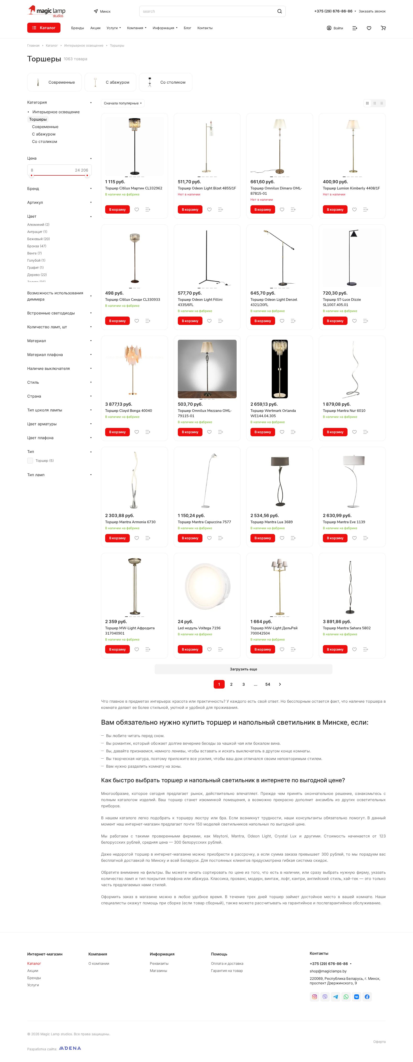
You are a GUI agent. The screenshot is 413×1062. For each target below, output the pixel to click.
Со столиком (44, 141)
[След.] (280, 684)
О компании (98, 963)
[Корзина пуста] (383, 27)
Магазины (158, 970)
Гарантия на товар (227, 970)
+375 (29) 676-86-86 (333, 11)
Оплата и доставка (227, 963)
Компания (97, 954)
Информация (162, 954)
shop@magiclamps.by (328, 971)
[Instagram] (314, 997)
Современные (45, 126)
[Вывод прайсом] (381, 103)
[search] (280, 11)
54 (267, 684)
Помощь (219, 954)
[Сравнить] (148, 210)
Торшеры (38, 119)
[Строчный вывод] (374, 103)
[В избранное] (137, 210)
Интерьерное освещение (56, 111)
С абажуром (43, 134)
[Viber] (325, 997)
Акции (32, 970)
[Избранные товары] (369, 27)
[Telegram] (335, 997)
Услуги (33, 985)
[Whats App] (346, 997)
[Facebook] (367, 997)
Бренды (34, 978)
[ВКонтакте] (356, 997)
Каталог (34, 963)
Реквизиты (159, 963)
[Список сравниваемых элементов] (355, 27)
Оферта (379, 1042)
